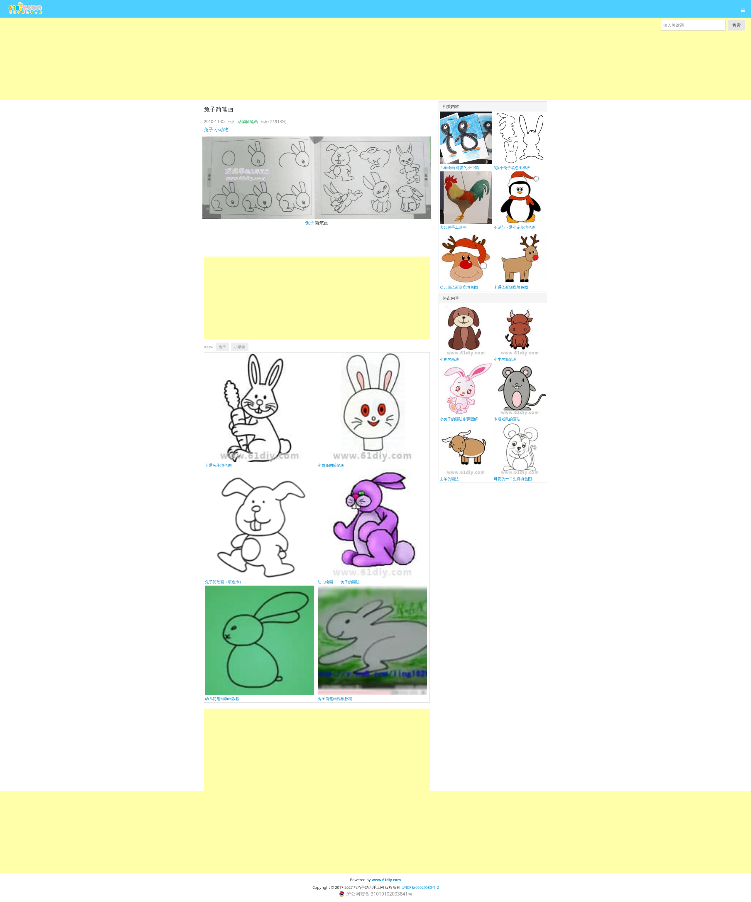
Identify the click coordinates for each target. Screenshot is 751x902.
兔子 (208, 129)
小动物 (221, 129)
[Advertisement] (176, 59)
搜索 (737, 25)
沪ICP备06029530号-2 (420, 887)
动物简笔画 (248, 121)
